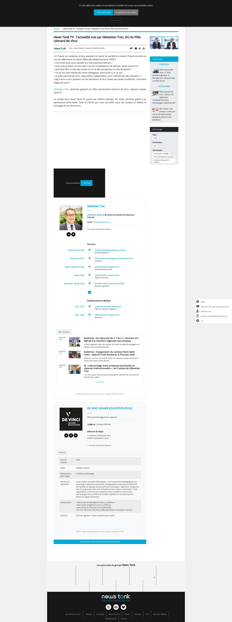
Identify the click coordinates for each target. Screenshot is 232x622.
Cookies (124, 619)
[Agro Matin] (156, 585)
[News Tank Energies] (169, 571)
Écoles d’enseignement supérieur (164, 157)
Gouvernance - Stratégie (161, 153)
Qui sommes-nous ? (73, 614)
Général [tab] (62, 452)
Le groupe (100, 614)
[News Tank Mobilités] (116, 571)
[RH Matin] (169, 578)
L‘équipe (88, 614)
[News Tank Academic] (142, 578)
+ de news (100, 382)
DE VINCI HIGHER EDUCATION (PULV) (109, 284)
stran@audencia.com (102, 222)
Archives (137, 614)
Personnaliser (116, 20)
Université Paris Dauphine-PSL (107, 267)
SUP (155, 146)
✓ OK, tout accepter (103, 12)
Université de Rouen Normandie (108, 306)
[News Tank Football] (89, 578)
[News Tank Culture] (62, 571)
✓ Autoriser (86, 183)
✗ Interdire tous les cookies (125, 12)
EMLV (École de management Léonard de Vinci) (114, 258)
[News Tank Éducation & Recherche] (116, 598)
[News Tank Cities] (89, 571)
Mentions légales (160, 614)
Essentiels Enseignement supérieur (161, 161)
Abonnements (114, 614)
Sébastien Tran (61, 89)
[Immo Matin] (75, 585)
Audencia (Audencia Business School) (110, 250)
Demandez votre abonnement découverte (100, 541)
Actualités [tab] (65, 332)
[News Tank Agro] (116, 578)
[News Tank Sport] (62, 578)
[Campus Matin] (102, 585)
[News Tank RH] (142, 571)
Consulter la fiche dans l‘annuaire (100, 229)
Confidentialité (111, 619)
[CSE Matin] (129, 585)
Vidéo (155, 138)
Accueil (56, 29)
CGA (147, 614)
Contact (127, 614)
